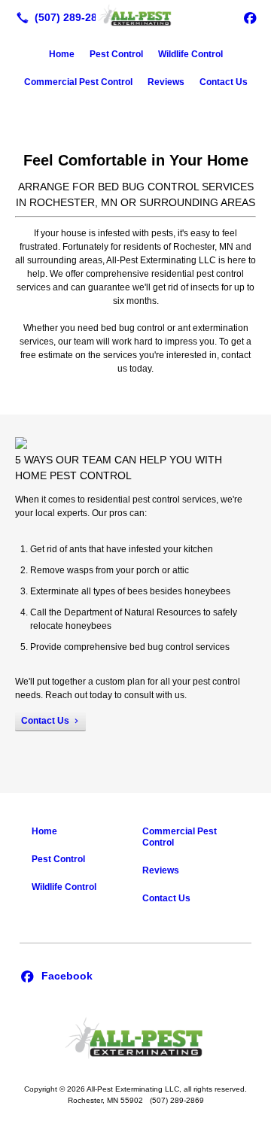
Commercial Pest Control (78, 82)
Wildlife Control (190, 54)
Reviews (166, 82)
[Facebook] (249, 17)
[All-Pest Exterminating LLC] (135, 16)
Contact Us (223, 82)
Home (62, 54)
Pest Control (116, 54)
